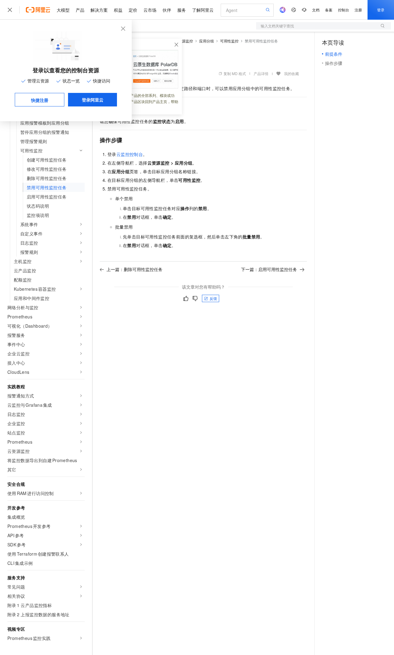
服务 (181, 10)
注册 (358, 9)
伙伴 (167, 10)
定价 (133, 10)
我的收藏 (291, 73)
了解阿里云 (203, 10)
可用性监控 (229, 40)
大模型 (63, 10)
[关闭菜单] (10, 10)
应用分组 (206, 40)
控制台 (343, 9)
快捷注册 (39, 100)
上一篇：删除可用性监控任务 (135, 269)
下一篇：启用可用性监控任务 (269, 269)
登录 (380, 9)
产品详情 (261, 73)
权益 (118, 10)
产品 (80, 10)
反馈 (213, 298)
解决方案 (99, 10)
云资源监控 (184, 40)
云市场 (149, 10)
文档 (316, 9)
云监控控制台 (129, 154)
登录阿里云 (92, 100)
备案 (328, 9)
